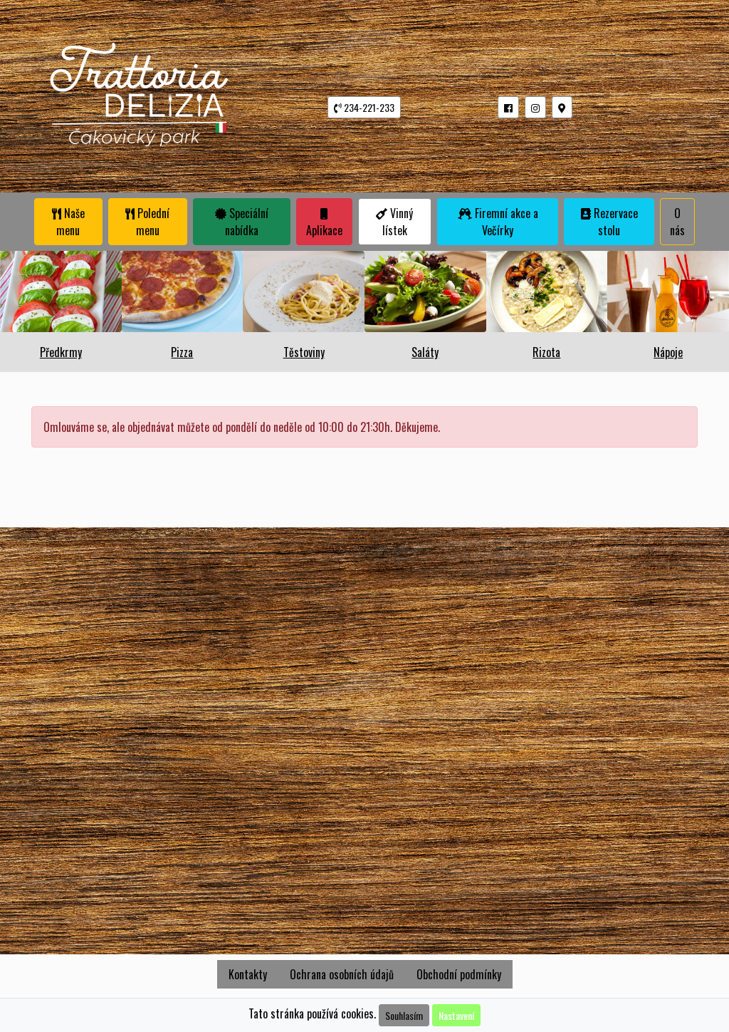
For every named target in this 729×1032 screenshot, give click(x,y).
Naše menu (70, 222)
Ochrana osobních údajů (342, 974)
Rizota (546, 352)
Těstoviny (304, 352)
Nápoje (668, 352)
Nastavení (456, 1015)
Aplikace (324, 230)
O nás (677, 222)
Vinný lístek (398, 222)
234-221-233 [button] (368, 107)
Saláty (425, 352)
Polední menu (152, 222)
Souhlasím (404, 1015)
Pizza (182, 352)
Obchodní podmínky (458, 974)
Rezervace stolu (614, 222)
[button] (508, 107)
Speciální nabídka (246, 222)
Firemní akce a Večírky (505, 222)
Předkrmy (61, 352)
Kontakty (248, 974)
